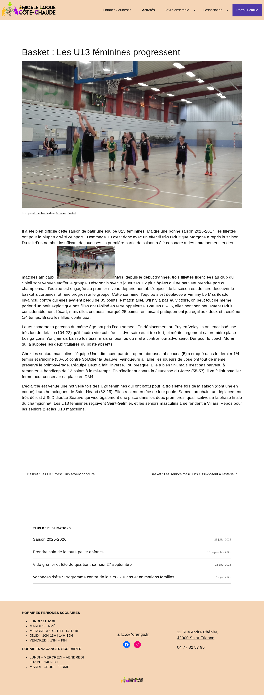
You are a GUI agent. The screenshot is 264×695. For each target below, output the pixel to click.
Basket (71, 213)
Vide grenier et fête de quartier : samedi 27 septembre (82, 564)
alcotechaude (40, 213)
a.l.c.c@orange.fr (133, 634)
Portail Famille (247, 10)
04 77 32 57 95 (191, 647)
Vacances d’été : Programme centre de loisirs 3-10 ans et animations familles (103, 577)
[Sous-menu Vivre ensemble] (194, 10)
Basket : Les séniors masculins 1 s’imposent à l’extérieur (194, 474)
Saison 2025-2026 (49, 539)
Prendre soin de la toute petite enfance (68, 552)
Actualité (61, 213)
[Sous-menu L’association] (228, 10)
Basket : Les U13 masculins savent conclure (61, 474)
